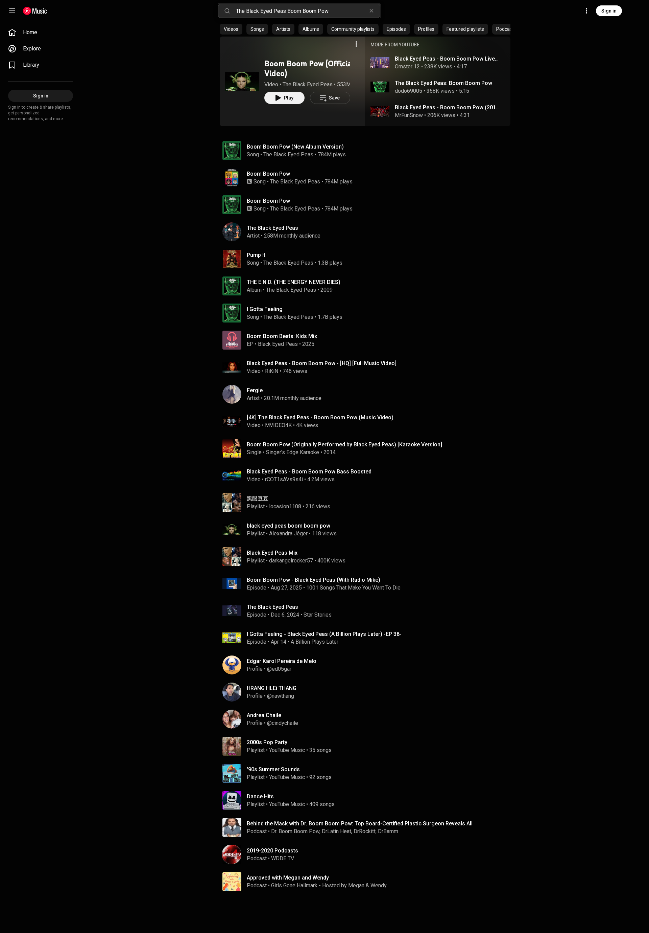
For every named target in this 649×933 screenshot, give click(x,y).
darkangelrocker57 (291, 560)
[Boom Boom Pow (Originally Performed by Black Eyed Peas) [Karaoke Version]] (368, 448)
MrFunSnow (409, 115)
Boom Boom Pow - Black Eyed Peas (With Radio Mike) (313, 580)
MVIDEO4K (278, 425)
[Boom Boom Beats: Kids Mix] (368, 340)
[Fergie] (368, 394)
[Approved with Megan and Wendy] (368, 881)
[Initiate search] (227, 10)
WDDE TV (282, 858)
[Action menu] (356, 44)
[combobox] (308, 11)
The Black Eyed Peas (308, 84)
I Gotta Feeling (265, 309)
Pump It (256, 255)
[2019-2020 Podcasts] (368, 854)
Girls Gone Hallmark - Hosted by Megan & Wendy (329, 885)
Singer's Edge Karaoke (292, 452)
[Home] (35, 11)
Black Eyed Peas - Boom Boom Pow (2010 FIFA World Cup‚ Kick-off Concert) (447, 107)
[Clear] (371, 10)
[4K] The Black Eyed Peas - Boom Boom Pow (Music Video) (320, 417)
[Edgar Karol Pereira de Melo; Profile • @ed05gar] (368, 665)
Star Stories (318, 615)
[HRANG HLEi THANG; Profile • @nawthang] (368, 692)
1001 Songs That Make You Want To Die (353, 587)
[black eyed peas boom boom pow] (368, 529)
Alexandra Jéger (288, 533)
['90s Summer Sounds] (368, 773)
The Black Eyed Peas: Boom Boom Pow (443, 83)
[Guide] (12, 11)
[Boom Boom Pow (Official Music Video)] (242, 81)
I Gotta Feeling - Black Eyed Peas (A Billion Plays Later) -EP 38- (324, 634)
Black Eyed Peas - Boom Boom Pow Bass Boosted (309, 471)
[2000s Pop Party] (368, 746)
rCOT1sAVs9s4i (284, 479)
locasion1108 (285, 506)
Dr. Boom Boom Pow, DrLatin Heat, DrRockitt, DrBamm (334, 831)
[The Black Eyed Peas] (368, 231)
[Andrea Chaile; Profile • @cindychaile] (368, 719)
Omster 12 (407, 66)
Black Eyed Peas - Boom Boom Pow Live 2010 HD (447, 58)
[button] (242, 81)
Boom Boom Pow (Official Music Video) (320, 68)
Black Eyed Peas (278, 344)
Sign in (609, 11)
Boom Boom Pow (268, 174)
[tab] (231, 29)
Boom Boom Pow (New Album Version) (295, 146)
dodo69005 (408, 91)
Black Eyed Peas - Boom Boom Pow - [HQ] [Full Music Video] (321, 363)
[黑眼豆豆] (368, 502)
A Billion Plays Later (314, 642)
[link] (40, 32)
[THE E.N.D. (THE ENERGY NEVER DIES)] (368, 285)
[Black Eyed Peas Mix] (368, 556)
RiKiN (271, 371)
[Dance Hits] (368, 800)
